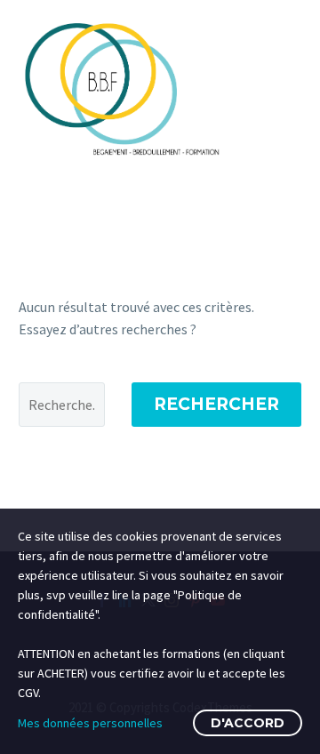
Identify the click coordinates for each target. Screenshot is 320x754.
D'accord (247, 723)
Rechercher (216, 404)
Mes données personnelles (90, 723)
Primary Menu (285, 88)
